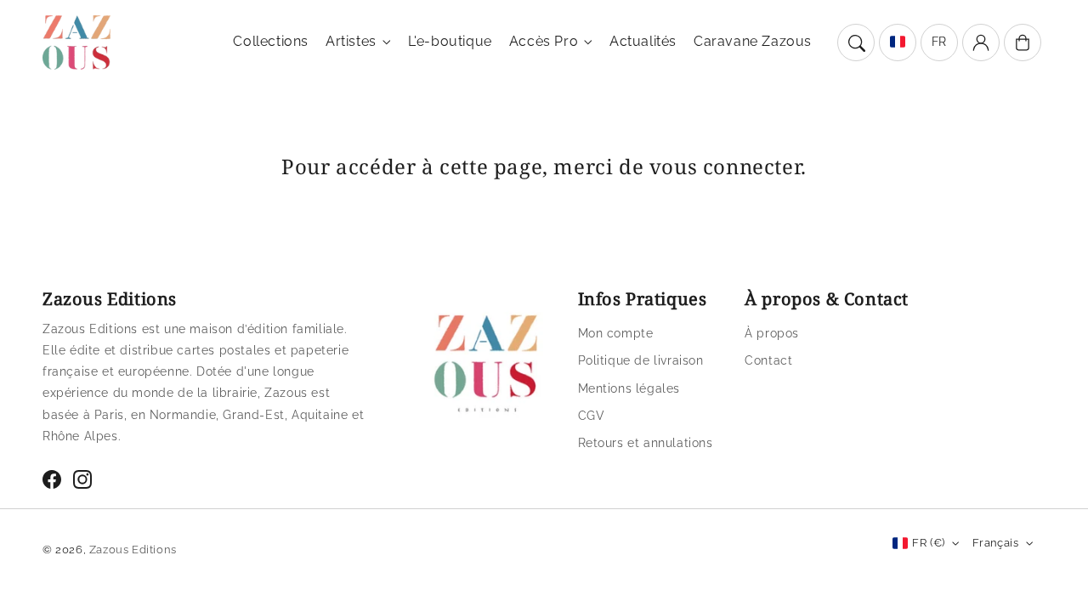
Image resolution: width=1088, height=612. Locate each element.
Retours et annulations (645, 443)
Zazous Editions (133, 549)
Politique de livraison (641, 360)
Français (995, 542)
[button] (856, 42)
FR (939, 41)
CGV (591, 415)
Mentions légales (629, 388)
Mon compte (616, 333)
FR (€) (928, 542)
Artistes (351, 41)
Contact (768, 360)
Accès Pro (543, 41)
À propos (772, 333)
